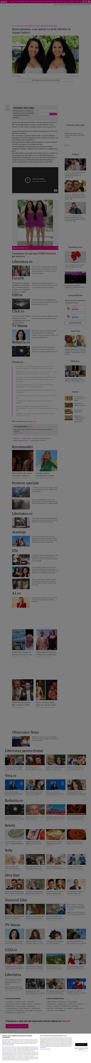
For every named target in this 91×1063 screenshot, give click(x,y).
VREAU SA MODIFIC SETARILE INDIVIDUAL (81, 1049)
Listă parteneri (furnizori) (45, 1049)
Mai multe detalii (10, 1044)
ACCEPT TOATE (81, 1044)
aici (17, 1054)
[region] (45, 1048)
